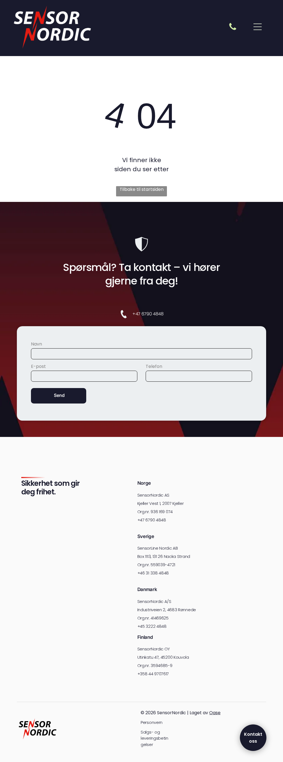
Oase (215, 713)
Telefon (154, 366)
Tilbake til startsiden (142, 189)
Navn (36, 344)
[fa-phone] (232, 30)
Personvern (152, 722)
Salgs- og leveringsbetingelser (154, 738)
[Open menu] (257, 27)
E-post (38, 366)
